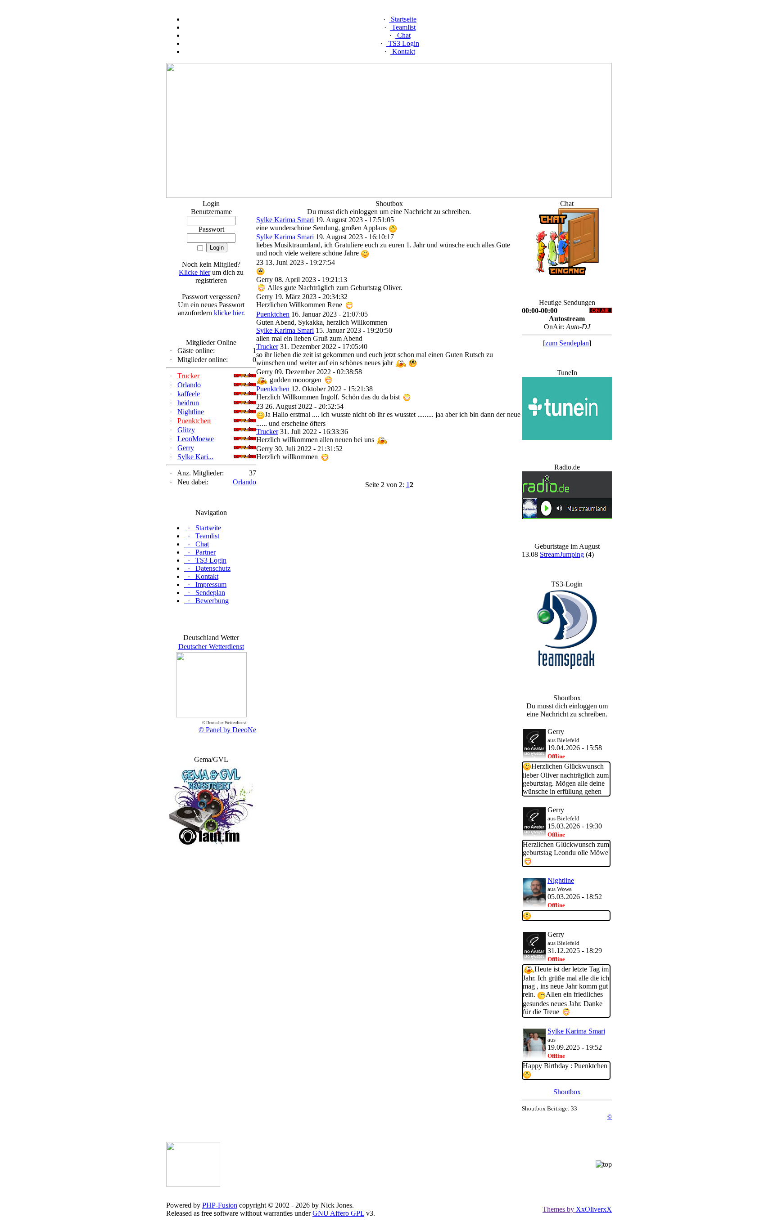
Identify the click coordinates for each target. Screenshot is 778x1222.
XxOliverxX (594, 1209)
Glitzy (186, 430)
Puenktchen (194, 421)
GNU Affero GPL (338, 1213)
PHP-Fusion (219, 1205)
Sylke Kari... (195, 457)
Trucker (188, 376)
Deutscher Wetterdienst (211, 646)
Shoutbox (567, 1092)
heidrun (188, 403)
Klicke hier (194, 272)
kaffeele (188, 394)
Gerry (185, 448)
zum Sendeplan (567, 343)
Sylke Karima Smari (285, 220)
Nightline (190, 412)
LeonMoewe (195, 439)
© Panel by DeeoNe (227, 730)
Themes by (559, 1209)
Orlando (189, 385)
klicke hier (228, 313)
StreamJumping (562, 554)
